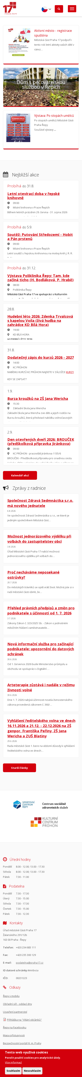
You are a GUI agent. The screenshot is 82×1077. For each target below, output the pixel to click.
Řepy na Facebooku (14, 1027)
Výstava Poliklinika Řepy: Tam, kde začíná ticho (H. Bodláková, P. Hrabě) (40, 277)
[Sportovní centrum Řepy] (24, 808)
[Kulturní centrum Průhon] (44, 826)
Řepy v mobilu (11, 996)
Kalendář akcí (20, 475)
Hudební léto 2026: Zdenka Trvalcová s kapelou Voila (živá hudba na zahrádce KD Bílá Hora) (40, 320)
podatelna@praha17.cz (29, 962)
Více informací (13, 1062)
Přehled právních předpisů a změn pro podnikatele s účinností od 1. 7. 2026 (41, 610)
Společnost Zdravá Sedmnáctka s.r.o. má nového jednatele (40, 503)
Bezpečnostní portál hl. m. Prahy (22, 1043)
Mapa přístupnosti (14, 1035)
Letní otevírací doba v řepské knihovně (33, 195)
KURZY (70, 372)
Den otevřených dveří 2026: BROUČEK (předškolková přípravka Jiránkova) (40, 441)
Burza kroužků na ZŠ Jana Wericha (37, 398)
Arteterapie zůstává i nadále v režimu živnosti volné (41, 687)
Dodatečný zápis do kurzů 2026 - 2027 (40, 357)
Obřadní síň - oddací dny (17, 1004)
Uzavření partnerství (15, 1012)
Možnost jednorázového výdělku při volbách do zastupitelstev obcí (39, 539)
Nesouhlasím (32, 1070)
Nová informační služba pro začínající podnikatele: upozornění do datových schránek (40, 649)
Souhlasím (13, 1070)
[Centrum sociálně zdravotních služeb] (55, 808)
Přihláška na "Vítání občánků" (24, 1019)
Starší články (19, 768)
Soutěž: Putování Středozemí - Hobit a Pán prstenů (40, 236)
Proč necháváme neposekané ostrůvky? (33, 575)
